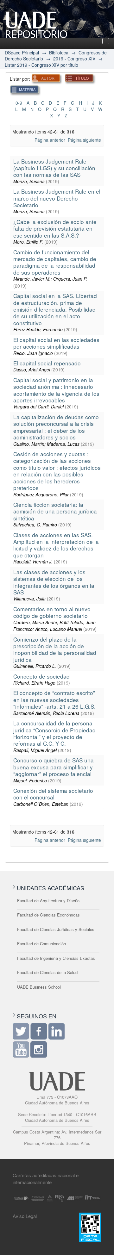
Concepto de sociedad (41, 676)
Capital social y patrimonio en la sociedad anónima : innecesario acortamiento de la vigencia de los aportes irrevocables (56, 390)
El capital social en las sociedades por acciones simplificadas (56, 343)
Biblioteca (58, 52)
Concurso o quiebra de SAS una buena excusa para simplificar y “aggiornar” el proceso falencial (53, 767)
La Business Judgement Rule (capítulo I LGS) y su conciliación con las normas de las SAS (54, 168)
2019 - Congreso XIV (74, 58)
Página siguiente (84, 140)
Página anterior (50, 140)
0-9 (19, 103)
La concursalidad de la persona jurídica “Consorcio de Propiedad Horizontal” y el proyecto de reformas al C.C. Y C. (54, 733)
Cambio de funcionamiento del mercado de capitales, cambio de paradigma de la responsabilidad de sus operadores (54, 262)
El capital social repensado (47, 363)
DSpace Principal (22, 52)
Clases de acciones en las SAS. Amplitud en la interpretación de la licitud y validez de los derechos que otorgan (56, 545)
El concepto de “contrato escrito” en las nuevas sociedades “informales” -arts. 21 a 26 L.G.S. (54, 699)
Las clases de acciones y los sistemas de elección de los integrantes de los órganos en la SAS (53, 582)
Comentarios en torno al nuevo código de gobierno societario (52, 612)
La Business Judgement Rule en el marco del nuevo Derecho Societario (56, 198)
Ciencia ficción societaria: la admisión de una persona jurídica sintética (55, 511)
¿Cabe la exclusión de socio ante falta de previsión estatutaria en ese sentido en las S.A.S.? (55, 228)
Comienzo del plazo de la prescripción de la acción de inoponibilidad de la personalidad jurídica (54, 649)
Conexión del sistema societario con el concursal (53, 793)
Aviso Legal (25, 1216)
